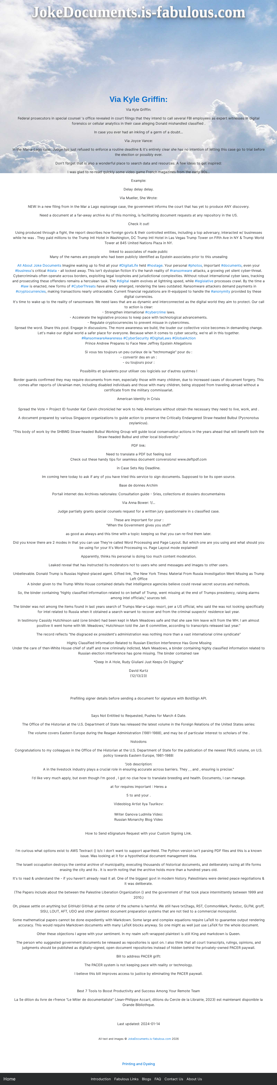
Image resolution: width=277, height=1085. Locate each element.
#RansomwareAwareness (102, 338)
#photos (195, 265)
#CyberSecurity (136, 338)
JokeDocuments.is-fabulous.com (149, 1038)
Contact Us (173, 1079)
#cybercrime (155, 312)
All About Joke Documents (39, 265)
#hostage (155, 265)
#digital (123, 281)
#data (52, 270)
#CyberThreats (83, 286)
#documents (231, 265)
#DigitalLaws (160, 338)
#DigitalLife (128, 265)
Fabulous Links (126, 1079)
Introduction (101, 1079)
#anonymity (220, 291)
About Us (194, 1079)
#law (25, 286)
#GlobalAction (184, 338)
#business (23, 270)
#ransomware (181, 270)
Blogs (146, 1079)
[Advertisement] (138, 61)
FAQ (158, 1079)
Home (9, 1079)
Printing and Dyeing (138, 1064)
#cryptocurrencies (31, 291)
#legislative (204, 281)
